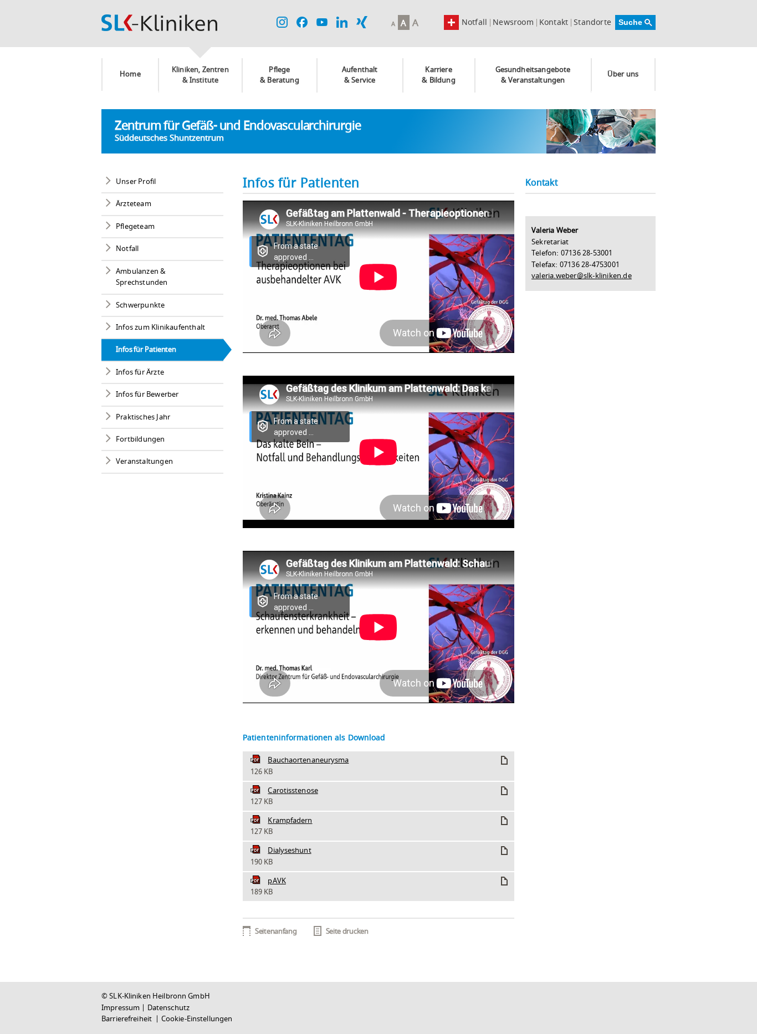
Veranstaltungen (144, 461)
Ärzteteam (133, 203)
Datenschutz (168, 1007)
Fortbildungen (140, 439)
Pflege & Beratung (279, 75)
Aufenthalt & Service (360, 75)
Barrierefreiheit (127, 1019)
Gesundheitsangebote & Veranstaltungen (533, 75)
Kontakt (553, 22)
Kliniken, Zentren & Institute (200, 75)
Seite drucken (347, 931)
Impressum (120, 1007)
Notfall (474, 22)
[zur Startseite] (159, 23)
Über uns (622, 74)
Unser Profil (136, 181)
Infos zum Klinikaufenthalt (160, 327)
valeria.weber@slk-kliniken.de (581, 275)
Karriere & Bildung (438, 75)
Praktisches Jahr (143, 417)
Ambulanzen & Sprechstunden (142, 277)
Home (130, 74)
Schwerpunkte (140, 305)
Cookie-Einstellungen (197, 1019)
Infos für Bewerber (147, 394)
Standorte (592, 22)
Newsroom (513, 22)
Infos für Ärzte (140, 372)
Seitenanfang (275, 931)
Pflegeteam (135, 226)
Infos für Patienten (146, 349)
